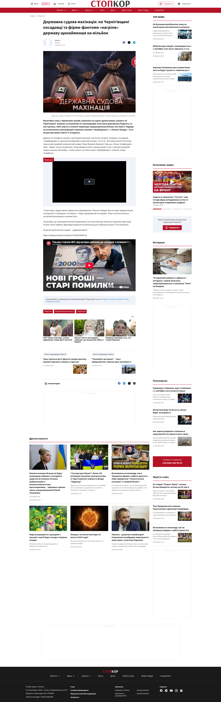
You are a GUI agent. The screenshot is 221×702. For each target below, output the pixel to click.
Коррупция (81, 311)
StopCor (58, 40)
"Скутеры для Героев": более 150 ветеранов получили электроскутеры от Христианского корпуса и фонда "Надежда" (88, 477)
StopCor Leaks (126, 10)
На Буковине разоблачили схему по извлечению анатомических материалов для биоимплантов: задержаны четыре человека (172, 28)
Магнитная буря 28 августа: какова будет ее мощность (169, 411)
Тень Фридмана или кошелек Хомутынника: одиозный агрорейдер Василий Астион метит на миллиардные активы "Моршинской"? (172, 510)
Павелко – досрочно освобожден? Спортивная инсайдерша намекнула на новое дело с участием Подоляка (130, 537)
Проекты (60, 10)
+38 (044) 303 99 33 (172, 463)
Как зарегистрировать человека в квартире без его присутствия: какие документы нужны (170, 434)
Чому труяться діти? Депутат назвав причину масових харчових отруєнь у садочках (64, 360)
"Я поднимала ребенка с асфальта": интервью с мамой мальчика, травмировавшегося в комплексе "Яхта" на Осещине (172, 282)
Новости (88, 10)
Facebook (112, 299)
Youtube (120, 299)
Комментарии (54, 383)
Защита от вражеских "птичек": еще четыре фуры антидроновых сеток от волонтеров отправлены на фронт (170, 200)
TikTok (56, 301)
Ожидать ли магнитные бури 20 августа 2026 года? (85, 536)
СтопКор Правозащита (79, 690)
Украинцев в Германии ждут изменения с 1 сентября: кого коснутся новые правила (172, 391)
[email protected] (47, 697)
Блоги (102, 10)
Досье (113, 10)
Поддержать (168, 4)
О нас (73, 687)
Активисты (75, 697)
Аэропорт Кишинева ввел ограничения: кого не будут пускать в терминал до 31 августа (171, 70)
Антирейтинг (159, 10)
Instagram (49, 301)
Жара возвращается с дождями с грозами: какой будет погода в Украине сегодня (48, 537)
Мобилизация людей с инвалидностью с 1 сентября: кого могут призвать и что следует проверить (172, 49)
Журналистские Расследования (83, 694)
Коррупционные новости (64, 311)
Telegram (105, 299)
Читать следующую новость (103, 354)
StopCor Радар (143, 10)
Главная (32, 16)
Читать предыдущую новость (55, 354)
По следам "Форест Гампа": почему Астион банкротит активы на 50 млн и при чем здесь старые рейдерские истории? (171, 488)
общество (48, 311)
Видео (74, 10)
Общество (41, 16)
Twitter (126, 299)
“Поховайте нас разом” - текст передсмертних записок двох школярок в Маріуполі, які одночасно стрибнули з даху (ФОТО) (112, 363)
